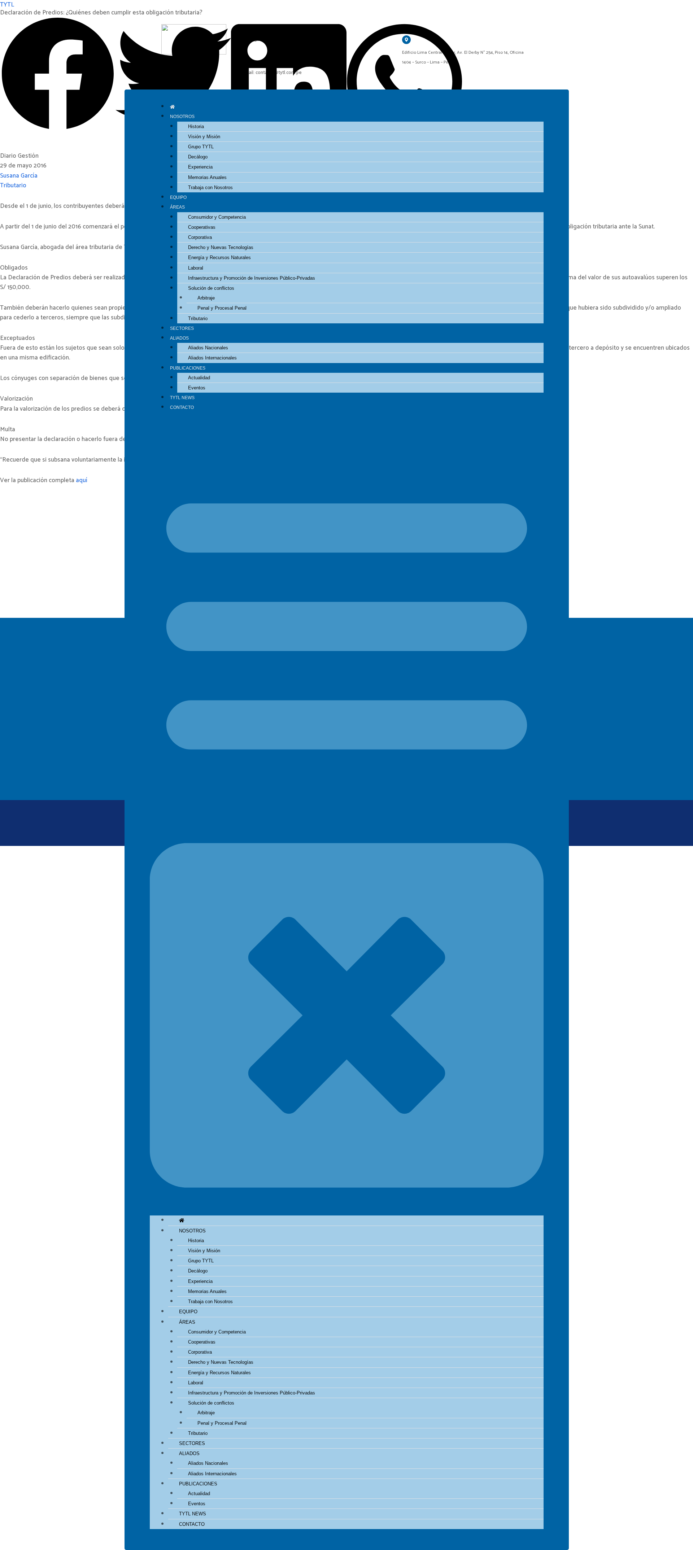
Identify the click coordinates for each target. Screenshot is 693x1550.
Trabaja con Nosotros (210, 187)
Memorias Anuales (207, 177)
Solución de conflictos (211, 288)
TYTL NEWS (182, 397)
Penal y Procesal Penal (222, 308)
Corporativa (200, 237)
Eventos (196, 387)
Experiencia (200, 167)
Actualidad (199, 377)
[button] (347, 818)
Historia (196, 126)
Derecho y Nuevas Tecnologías (220, 247)
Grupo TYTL (201, 146)
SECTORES (182, 328)
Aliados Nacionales (208, 347)
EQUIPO (178, 197)
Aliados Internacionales (212, 358)
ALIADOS (179, 338)
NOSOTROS (182, 116)
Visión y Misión (204, 136)
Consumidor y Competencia (217, 217)
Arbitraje (206, 298)
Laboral (195, 268)
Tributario (198, 318)
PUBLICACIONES (187, 368)
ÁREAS (177, 207)
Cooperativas (201, 227)
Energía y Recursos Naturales (219, 257)
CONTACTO (182, 407)
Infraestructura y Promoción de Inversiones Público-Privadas (251, 278)
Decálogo (198, 157)
